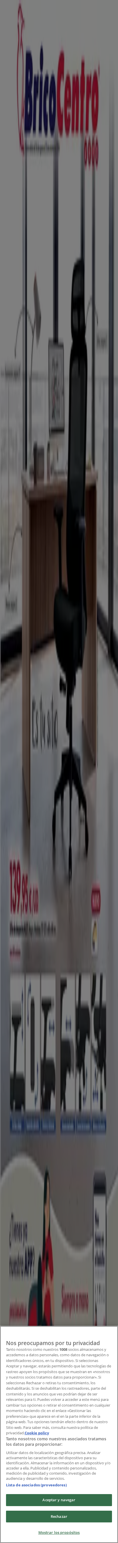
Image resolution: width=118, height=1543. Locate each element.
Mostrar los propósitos (59, 1532)
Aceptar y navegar (58, 1499)
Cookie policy (37, 1432)
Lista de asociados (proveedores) (36, 1485)
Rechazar (59, 1516)
